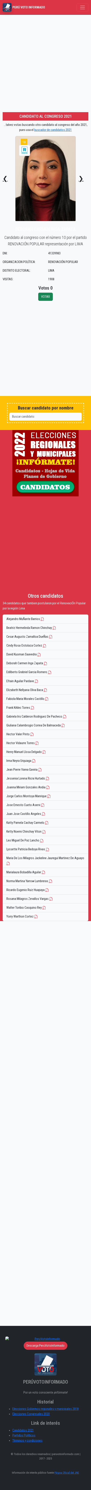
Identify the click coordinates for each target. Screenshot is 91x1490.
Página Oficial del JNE (67, 1472)
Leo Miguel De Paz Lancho (23, 840)
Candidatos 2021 (23, 1430)
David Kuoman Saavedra (21, 654)
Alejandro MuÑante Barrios (23, 619)
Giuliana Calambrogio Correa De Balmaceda (33, 725)
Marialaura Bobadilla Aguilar (24, 872)
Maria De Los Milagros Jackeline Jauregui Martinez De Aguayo (45, 858)
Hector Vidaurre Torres (20, 743)
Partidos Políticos (23, 1435)
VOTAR (45, 297)
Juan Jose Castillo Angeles (24, 814)
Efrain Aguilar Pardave (20, 681)
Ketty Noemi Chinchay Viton (24, 831)
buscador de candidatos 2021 (53, 130)
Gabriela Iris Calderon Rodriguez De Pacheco (34, 716)
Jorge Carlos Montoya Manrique (26, 796)
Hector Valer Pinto (18, 734)
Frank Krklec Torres (18, 708)
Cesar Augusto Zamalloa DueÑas (27, 637)
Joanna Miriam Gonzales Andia (26, 787)
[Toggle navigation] (82, 7)
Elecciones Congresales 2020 (31, 1414)
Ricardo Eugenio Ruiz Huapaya (25, 890)
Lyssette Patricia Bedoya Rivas (26, 849)
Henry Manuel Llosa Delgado (24, 752)
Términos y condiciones (27, 1440)
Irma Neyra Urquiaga (19, 761)
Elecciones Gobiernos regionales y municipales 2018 (45, 1409)
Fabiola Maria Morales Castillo (25, 699)
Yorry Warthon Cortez (20, 916)
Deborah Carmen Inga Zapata (25, 663)
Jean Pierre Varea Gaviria (22, 770)
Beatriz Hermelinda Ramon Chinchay (29, 628)
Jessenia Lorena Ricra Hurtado (26, 778)
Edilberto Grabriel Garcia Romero (27, 672)
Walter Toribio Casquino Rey (24, 908)
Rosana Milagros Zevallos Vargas (27, 899)
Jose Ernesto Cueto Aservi (23, 805)
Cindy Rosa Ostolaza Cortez (24, 645)
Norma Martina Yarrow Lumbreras (27, 881)
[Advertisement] (45, 62)
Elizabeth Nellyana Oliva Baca (25, 690)
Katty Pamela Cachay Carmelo (25, 823)
